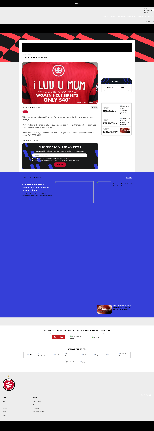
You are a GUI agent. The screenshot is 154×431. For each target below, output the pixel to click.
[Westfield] (83, 362)
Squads (4, 411)
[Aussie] (56, 355)
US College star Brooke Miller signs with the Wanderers (110, 132)
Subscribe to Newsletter (39, 411)
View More (129, 177)
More (149, 16)
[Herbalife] (96, 337)
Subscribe (60, 164)
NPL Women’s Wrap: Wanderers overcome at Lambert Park (109, 111)
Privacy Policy (45, 158)
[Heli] (83, 355)
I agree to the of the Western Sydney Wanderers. (51, 158)
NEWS (104, 16)
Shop (34, 404)
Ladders (5, 408)
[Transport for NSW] (70, 362)
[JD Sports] (97, 355)
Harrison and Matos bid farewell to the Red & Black (110, 123)
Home (24, 54)
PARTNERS (121, 16)
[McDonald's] (110, 355)
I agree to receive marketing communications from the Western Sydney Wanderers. (57, 160)
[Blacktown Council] (70, 355)
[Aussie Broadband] (43, 355)
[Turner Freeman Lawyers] (77, 337)
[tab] (110, 88)
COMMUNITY (140, 16)
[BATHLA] (58, 337)
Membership (36, 408)
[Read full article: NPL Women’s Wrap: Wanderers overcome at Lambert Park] (125, 110)
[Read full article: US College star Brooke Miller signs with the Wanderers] (125, 130)
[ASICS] (30, 355)
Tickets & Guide (37, 401)
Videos (4, 415)
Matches (5, 404)
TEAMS (112, 16)
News (29, 54)
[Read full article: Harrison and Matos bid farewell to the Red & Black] (125, 121)
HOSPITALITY (131, 16)
